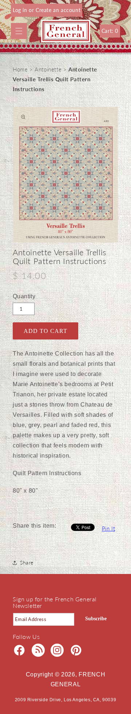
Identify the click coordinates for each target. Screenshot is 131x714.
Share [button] (26, 562)
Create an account (58, 10)
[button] (19, 31)
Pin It (108, 528)
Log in (21, 10)
